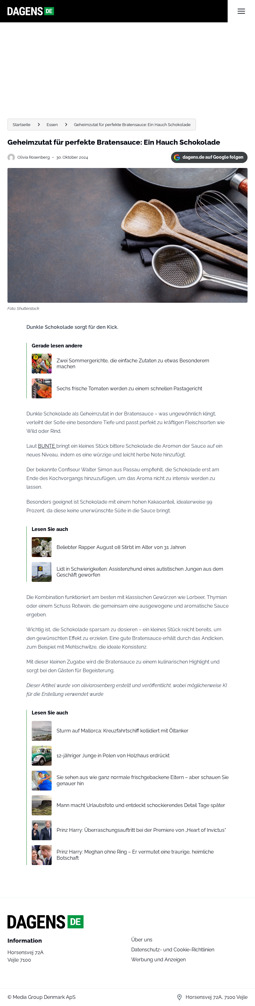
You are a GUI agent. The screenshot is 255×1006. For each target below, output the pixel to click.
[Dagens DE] (117, 11)
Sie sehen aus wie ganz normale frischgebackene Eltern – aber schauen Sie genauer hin (143, 780)
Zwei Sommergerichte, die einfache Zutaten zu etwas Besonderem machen (133, 363)
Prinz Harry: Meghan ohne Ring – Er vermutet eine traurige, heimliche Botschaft (135, 855)
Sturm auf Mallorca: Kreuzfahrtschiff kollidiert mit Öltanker (122, 731)
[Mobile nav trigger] (241, 11)
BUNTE (47, 446)
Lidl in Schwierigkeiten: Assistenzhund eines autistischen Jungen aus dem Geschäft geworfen (140, 572)
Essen (52, 124)
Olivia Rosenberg (33, 157)
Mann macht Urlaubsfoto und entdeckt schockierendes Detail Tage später (141, 805)
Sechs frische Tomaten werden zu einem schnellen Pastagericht (129, 389)
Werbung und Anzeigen (158, 960)
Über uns (141, 940)
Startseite (21, 124)
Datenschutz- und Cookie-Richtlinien (172, 950)
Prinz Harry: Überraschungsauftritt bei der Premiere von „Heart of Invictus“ (141, 830)
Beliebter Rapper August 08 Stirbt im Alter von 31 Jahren (121, 547)
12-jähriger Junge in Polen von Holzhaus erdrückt (113, 756)
